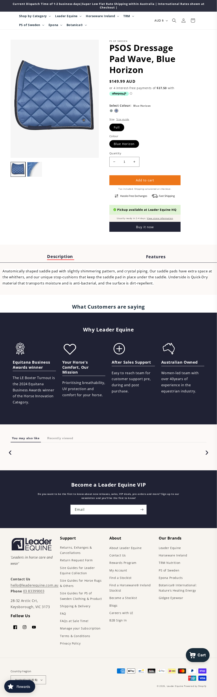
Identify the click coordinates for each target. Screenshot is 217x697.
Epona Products (171, 578)
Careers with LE (121, 613)
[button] (35, 16)
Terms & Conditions (75, 636)
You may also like (26, 438)
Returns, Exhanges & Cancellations (76, 550)
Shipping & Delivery (75, 606)
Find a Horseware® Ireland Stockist (130, 587)
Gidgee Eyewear (171, 598)
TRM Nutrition (170, 563)
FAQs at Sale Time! (74, 621)
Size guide (122, 119)
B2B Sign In (118, 620)
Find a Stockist (120, 578)
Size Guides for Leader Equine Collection (77, 570)
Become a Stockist (123, 598)
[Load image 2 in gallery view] (34, 169)
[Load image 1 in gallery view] (18, 169)
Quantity (115, 153)
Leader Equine (170, 548)
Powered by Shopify (195, 686)
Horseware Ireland (173, 555)
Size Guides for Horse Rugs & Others (81, 583)
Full (117, 127)
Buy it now (145, 227)
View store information (160, 218)
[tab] (60, 256)
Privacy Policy (70, 643)
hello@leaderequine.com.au (34, 585)
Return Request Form (76, 560)
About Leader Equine (125, 548)
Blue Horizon (124, 144)
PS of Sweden (169, 570)
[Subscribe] (141, 510)
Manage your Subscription (80, 628)
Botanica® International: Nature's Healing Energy (178, 587)
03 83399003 (34, 591)
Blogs (113, 605)
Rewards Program (122, 563)
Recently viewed (60, 438)
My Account (118, 570)
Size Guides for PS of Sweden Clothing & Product (81, 595)
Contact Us (117, 555)
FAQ (63, 613)
